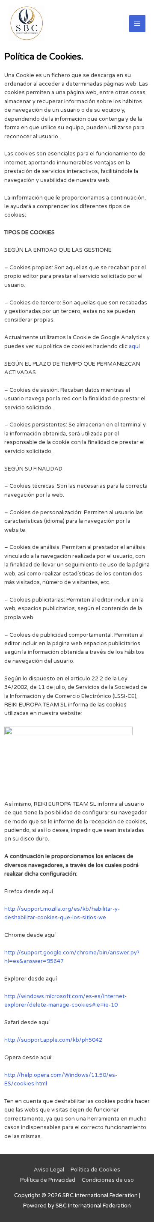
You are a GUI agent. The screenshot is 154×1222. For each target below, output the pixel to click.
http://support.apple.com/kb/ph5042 (53, 1040)
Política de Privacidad (47, 1180)
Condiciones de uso (108, 1180)
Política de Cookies (95, 1169)
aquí (134, 346)
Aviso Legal (49, 1169)
